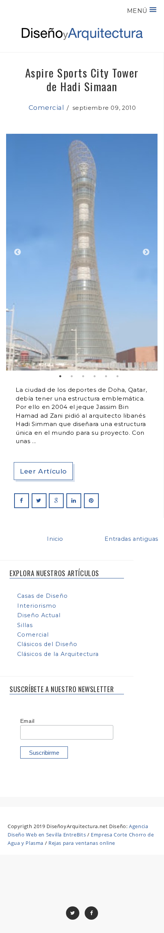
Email (27, 721)
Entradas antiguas (131, 538)
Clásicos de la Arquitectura (58, 654)
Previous (17, 252)
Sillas (25, 625)
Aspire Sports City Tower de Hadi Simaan (82, 79)
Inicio (55, 538)
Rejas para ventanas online (81, 843)
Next (146, 252)
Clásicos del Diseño (47, 644)
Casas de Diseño (42, 595)
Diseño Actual (39, 615)
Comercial (46, 107)
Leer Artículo (43, 471)
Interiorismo (36, 605)
